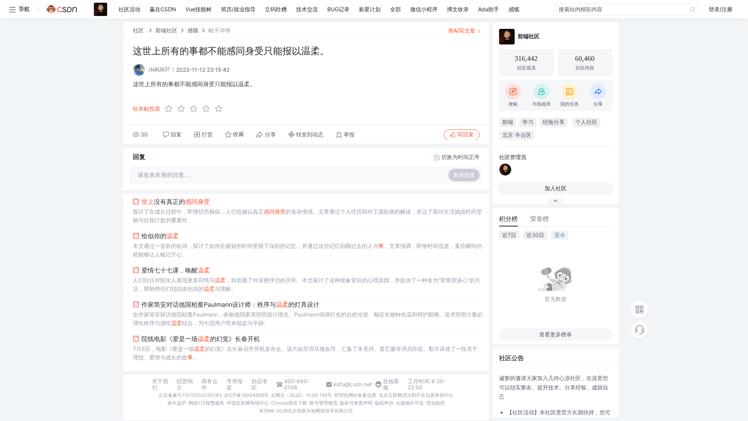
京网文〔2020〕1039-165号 (301, 395)
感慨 (192, 30)
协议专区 (259, 384)
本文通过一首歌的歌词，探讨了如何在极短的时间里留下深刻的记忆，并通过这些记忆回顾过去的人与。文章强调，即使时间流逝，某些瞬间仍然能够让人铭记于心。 (307, 250)
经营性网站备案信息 (355, 395)
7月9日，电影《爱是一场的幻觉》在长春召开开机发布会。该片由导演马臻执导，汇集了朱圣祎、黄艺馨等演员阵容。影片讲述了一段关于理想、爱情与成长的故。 (305, 353)
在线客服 (391, 384)
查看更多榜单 (555, 334)
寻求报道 (234, 384)
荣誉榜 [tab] (539, 219)
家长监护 (177, 403)
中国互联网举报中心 (248, 403)
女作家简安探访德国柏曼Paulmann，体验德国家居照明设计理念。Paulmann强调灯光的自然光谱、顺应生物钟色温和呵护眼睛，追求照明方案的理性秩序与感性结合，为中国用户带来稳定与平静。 (308, 318)
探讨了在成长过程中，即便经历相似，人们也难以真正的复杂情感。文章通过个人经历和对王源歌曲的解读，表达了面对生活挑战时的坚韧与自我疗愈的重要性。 (307, 215)
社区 (139, 30)
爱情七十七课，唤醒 (175, 270)
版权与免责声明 (356, 403)
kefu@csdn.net (352, 384)
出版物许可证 (410, 403)
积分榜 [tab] (508, 219)
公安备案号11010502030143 (190, 395)
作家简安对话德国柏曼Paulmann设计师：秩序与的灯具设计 (230, 304)
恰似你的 (160, 236)
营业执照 (435, 403)
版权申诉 (384, 403)
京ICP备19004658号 (246, 395)
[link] (139, 30)
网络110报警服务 (206, 403)
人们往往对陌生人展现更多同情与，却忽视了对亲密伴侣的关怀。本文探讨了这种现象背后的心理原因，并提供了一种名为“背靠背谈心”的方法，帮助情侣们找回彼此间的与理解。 (306, 284)
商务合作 (209, 384)
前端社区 (166, 30)
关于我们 (160, 384)
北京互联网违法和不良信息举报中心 (416, 395)
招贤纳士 (184, 384)
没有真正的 (175, 201)
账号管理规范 (323, 403)
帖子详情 (219, 30)
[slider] (196, 109)
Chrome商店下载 (289, 403)
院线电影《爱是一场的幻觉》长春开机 (200, 339)
